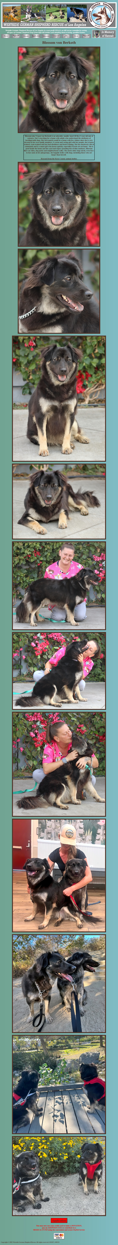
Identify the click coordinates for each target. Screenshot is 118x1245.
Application (59, 1220)
